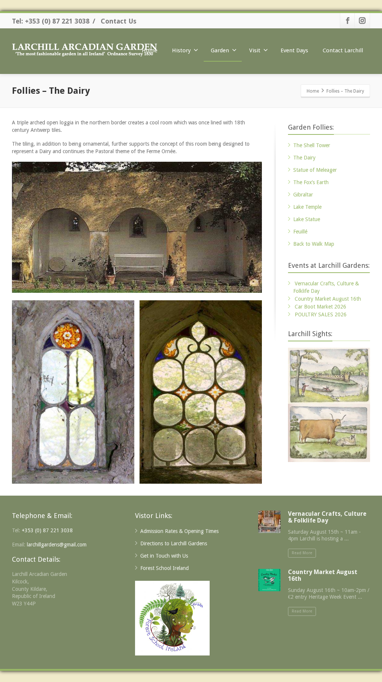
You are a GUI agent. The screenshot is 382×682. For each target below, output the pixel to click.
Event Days (294, 50)
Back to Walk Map (313, 244)
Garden (220, 50)
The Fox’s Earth (311, 182)
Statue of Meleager (315, 170)
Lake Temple (307, 207)
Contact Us (119, 21)
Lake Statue (306, 219)
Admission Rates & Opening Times (179, 531)
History (181, 50)
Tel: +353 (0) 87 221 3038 (51, 21)
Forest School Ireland (164, 568)
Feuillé (300, 232)
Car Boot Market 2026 (320, 307)
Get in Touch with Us (164, 556)
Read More (302, 553)
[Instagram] (362, 20)
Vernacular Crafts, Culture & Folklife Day (327, 517)
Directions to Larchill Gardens (173, 543)
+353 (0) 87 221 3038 (47, 530)
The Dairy (304, 158)
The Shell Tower (311, 145)
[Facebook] (347, 20)
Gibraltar (303, 195)
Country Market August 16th (328, 299)
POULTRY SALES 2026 (321, 314)
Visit (254, 50)
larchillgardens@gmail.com (57, 545)
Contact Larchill (343, 50)
